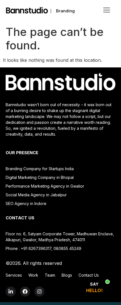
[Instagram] (39, 291)
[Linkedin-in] (11, 291)
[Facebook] (25, 291)
